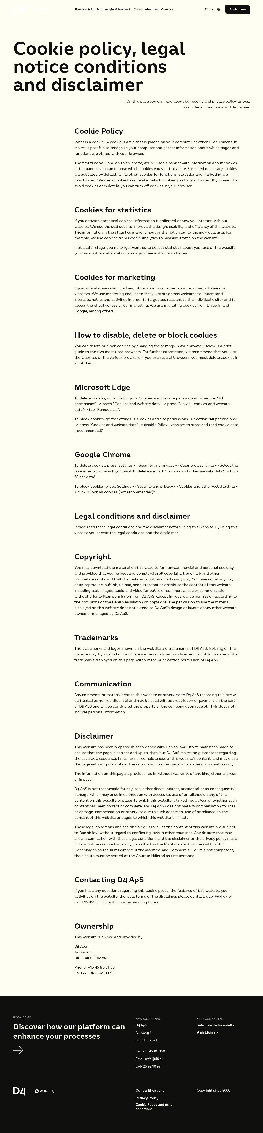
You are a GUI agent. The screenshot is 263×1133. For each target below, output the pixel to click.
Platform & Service (87, 9)
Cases (138, 9)
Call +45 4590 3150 (150, 1051)
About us (151, 9)
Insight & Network (117, 9)
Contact (167, 9)
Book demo (238, 9)
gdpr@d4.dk (216, 896)
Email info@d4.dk (150, 1059)
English (210, 9)
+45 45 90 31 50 (101, 967)
